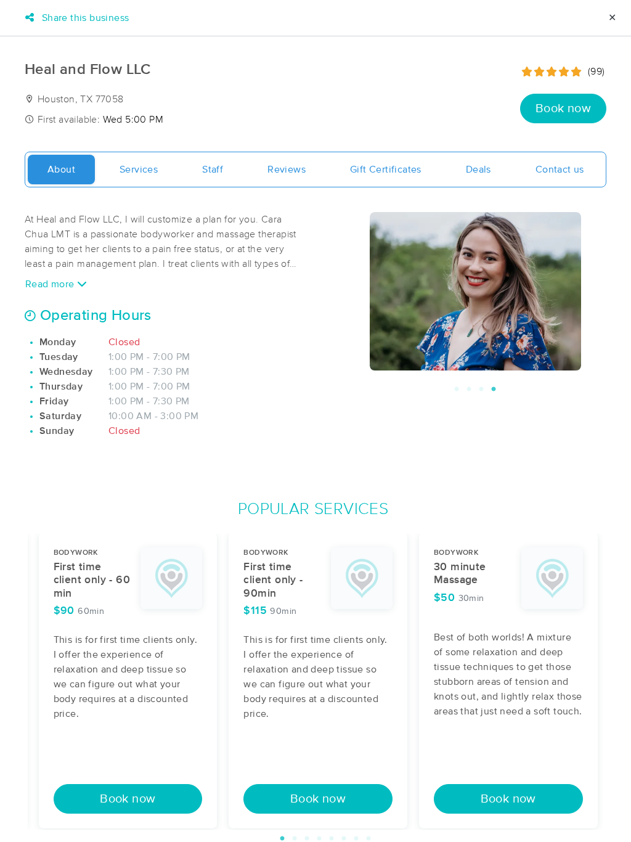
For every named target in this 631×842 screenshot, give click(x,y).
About (61, 169)
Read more (51, 284)
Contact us (559, 169)
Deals (478, 169)
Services (139, 169)
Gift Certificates (385, 169)
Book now (563, 108)
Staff (212, 169)
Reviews (286, 169)
